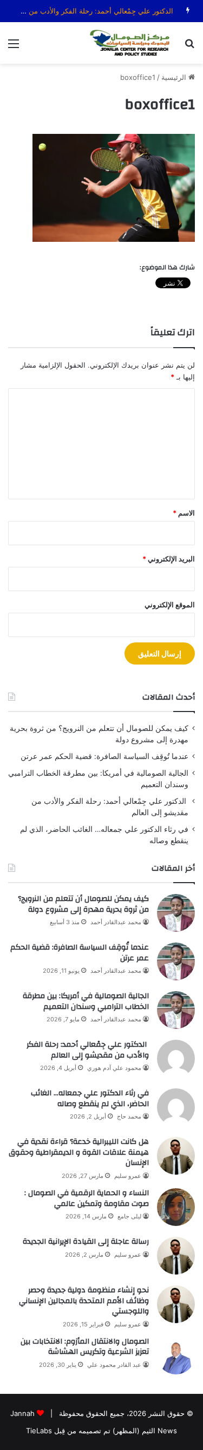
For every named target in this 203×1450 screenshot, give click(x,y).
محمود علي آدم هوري (114, 1068)
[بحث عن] (189, 47)
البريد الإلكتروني (168, 558)
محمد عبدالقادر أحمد (115, 922)
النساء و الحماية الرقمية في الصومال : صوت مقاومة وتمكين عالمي (86, 1198)
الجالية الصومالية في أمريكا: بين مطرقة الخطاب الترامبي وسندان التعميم (86, 1001)
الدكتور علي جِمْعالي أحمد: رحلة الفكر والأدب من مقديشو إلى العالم (88, 1050)
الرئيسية (174, 77)
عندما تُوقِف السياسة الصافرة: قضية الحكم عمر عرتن (104, 756)
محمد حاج (129, 1116)
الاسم (184, 513)
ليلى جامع (129, 1216)
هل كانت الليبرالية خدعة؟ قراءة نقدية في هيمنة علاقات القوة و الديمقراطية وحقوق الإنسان (79, 1152)
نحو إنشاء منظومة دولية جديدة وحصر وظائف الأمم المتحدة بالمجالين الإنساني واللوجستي (84, 1300)
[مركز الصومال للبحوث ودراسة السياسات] (132, 43)
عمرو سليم (127, 1176)
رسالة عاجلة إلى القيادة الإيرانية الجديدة (86, 1242)
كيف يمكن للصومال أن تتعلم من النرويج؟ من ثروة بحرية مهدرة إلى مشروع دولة (83, 904)
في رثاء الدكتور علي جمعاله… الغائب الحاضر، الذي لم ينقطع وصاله (90, 1098)
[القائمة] (13, 47)
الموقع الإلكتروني (170, 604)
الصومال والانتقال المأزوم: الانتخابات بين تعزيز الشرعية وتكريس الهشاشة (85, 1346)
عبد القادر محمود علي (114, 1364)
